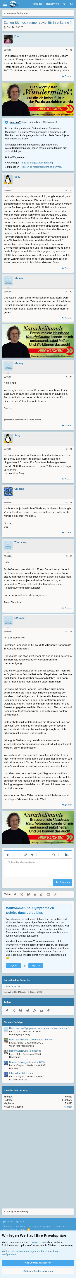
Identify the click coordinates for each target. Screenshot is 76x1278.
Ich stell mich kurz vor (21, 1073)
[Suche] (71, 4)
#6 (71, 502)
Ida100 (17, 986)
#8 (71, 631)
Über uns (7, 1226)
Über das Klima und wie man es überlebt (30, 1039)
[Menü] (5, 4)
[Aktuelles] (64, 4)
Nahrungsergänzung (19, 1034)
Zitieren (68, 76)
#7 (71, 556)
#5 (71, 449)
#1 (71, 50)
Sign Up (36, 965)
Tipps (22, 1229)
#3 (71, 292)
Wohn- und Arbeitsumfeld (21, 1046)
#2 (71, 190)
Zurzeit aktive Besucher (17, 980)
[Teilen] (66, 50)
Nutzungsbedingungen (39, 1226)
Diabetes (13, 1068)
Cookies (9, 1221)
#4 (71, 377)
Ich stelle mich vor (18, 1079)
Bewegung (14, 1057)
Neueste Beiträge (13, 1022)
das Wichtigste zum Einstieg (37, 162)
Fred (8, 27)
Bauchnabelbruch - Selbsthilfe (25, 1050)
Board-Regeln (10, 1229)
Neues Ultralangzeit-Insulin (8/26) (27, 1062)
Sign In (13, 965)
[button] (8, 855)
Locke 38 (8, 986)
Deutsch (22, 1221)
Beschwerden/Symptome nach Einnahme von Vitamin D (39, 1028)
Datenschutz (60, 1226)
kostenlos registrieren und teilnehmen (42, 166)
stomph (68, 1106)
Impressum (19, 1226)
